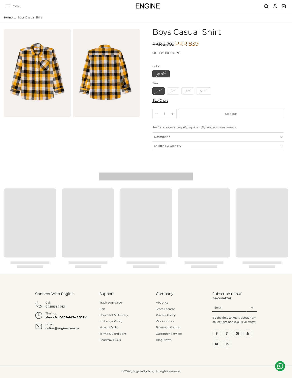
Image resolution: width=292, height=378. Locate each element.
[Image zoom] (37, 73)
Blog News (163, 340)
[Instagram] (237, 333)
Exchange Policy (111, 321)
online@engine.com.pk (62, 328)
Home (8, 17)
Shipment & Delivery (114, 315)
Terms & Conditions (113, 334)
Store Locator (165, 309)
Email (218, 307)
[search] (266, 6)
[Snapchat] (247, 333)
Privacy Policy (166, 315)
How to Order (109, 327)
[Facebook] (216, 333)
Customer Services (169, 334)
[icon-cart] (283, 6)
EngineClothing (143, 371)
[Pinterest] (227, 333)
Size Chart (160, 100)
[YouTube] (216, 343)
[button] (231, 113)
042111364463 (55, 306)
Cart (102, 309)
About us (162, 303)
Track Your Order (111, 303)
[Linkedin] (227, 343)
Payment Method (168, 327)
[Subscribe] (252, 308)
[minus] (157, 114)
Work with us (165, 321)
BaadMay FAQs (110, 340)
